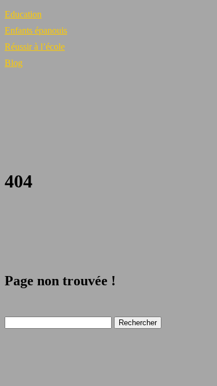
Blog (14, 63)
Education (23, 14)
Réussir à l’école (35, 47)
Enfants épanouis (36, 30)
